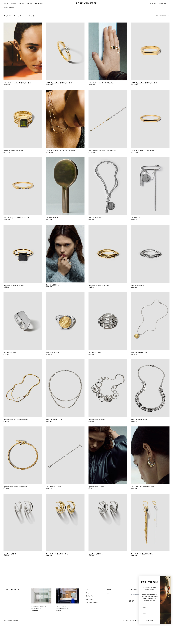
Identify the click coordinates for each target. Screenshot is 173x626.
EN (150, 3)
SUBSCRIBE (149, 620)
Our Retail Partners (92, 602)
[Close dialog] (169, 577)
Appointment (39, 3)
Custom (13, 3)
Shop (6, 3)
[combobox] (149, 3)
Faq (87, 589)
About (109, 589)
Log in (154, 3)
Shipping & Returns (128, 620)
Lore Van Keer (13, 620)
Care (87, 593)
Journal (21, 3)
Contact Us (89, 596)
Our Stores (89, 599)
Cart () (166, 3)
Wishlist (160, 3)
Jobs (108, 593)
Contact (29, 3)
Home (5, 7)
